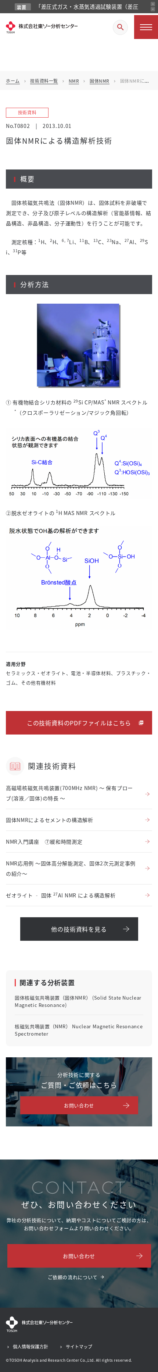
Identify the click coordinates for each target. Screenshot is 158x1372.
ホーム (13, 81)
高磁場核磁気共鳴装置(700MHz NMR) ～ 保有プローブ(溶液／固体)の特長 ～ (69, 793)
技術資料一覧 (44, 81)
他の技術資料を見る (79, 929)
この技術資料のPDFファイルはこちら (79, 722)
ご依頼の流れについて (73, 1276)
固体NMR (99, 81)
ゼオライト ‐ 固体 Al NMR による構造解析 (61, 895)
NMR (74, 81)
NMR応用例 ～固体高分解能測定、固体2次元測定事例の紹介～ (71, 868)
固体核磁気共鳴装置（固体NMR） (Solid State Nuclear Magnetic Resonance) (78, 1001)
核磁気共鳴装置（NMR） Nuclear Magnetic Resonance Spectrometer (79, 1030)
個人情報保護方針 (30, 1346)
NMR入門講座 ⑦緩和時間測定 (44, 841)
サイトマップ (79, 1346)
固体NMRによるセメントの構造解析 (49, 819)
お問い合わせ (79, 1105)
